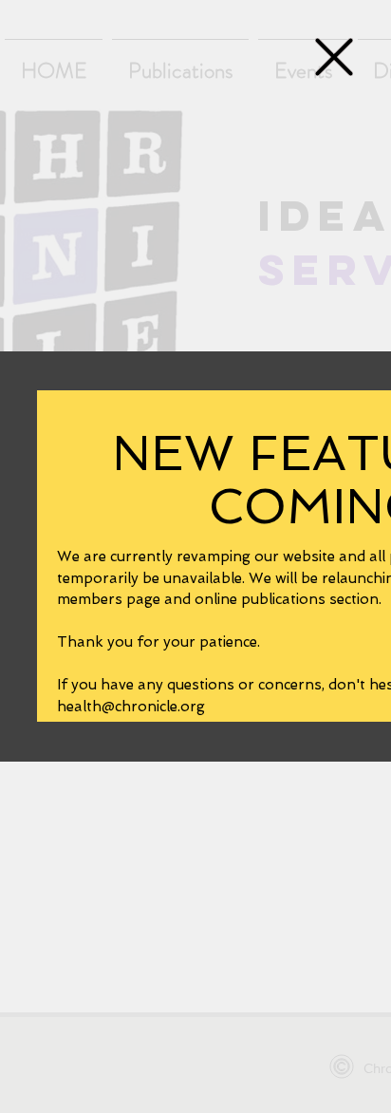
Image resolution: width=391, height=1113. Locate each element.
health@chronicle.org (131, 706)
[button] (334, 57)
